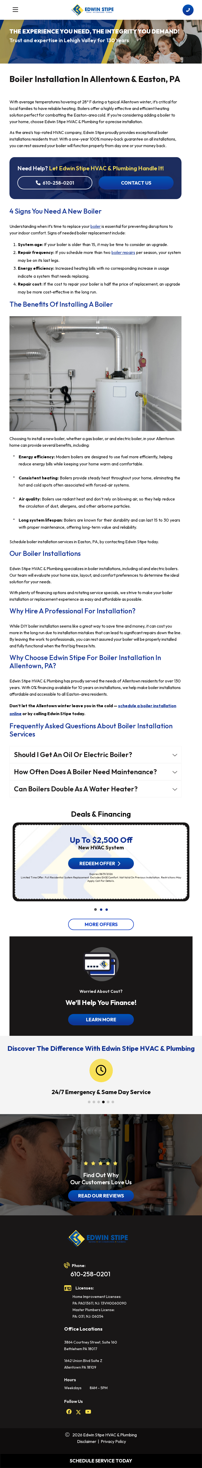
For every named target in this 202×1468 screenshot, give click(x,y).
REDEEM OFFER (97, 863)
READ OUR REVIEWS (101, 1196)
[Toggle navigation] (15, 9)
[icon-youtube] (88, 1412)
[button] (95, 909)
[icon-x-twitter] (78, 1412)
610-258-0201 (58, 183)
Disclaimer (86, 1441)
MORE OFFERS (101, 924)
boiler (95, 226)
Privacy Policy (113, 1441)
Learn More (101, 1020)
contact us (136, 183)
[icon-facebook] (69, 1412)
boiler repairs (123, 252)
